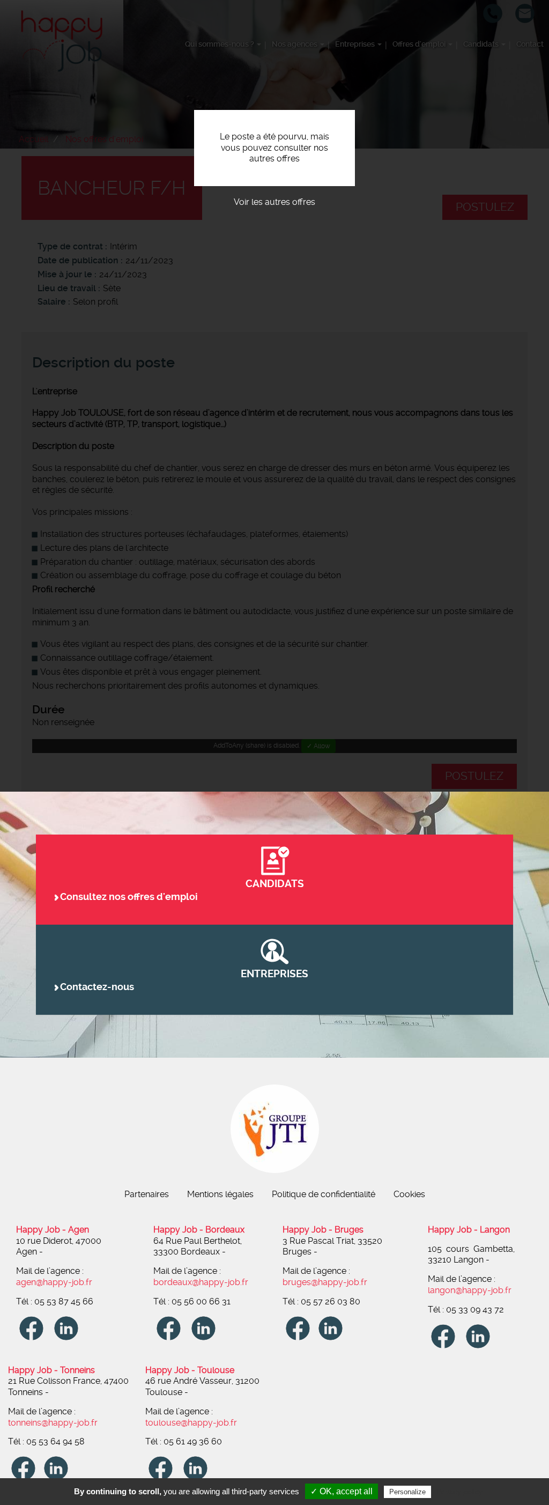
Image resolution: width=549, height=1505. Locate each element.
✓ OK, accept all (341, 1491)
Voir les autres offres (274, 202)
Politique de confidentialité (323, 1194)
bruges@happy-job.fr (325, 1282)
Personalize (407, 1492)
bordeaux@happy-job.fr (200, 1282)
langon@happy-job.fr (469, 1290)
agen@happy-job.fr (54, 1282)
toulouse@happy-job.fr (191, 1423)
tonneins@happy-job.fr (53, 1423)
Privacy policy (459, 1491)
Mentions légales (220, 1194)
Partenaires (146, 1194)
